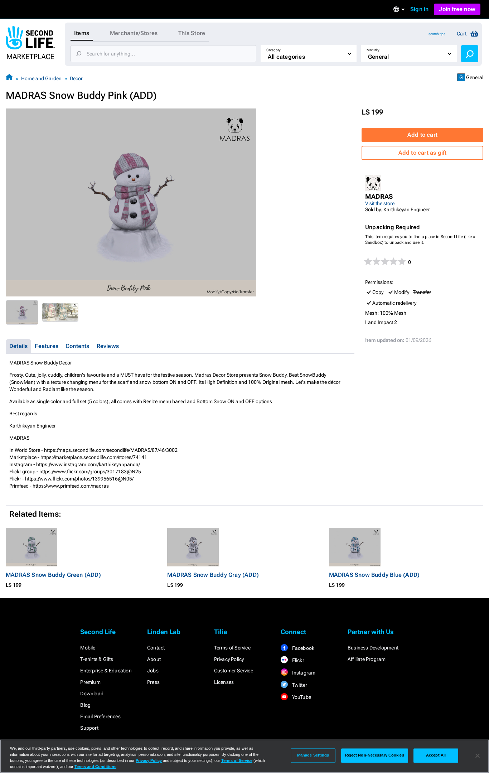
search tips (437, 34)
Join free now (457, 9)
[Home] (9, 78)
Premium (90, 682)
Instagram (303, 673)
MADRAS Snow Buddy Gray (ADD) (213, 574)
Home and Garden (41, 78)
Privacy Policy (229, 659)
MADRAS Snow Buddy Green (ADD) (53, 574)
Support (89, 728)
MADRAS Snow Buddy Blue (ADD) (374, 574)
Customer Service (233, 670)
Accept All (436, 755)
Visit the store (379, 203)
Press (153, 682)
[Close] (477, 755)
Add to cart (422, 134)
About (154, 659)
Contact (156, 648)
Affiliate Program (367, 659)
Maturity (373, 50)
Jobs (153, 670)
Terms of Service (232, 648)
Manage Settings (313, 755)
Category (273, 50)
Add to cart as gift (422, 152)
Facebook (302, 648)
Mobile (87, 648)
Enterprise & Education (105, 670)
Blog (85, 705)
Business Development (373, 648)
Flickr (297, 660)
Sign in (419, 9)
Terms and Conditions (95, 766)
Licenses (224, 682)
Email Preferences (100, 716)
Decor (76, 78)
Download (91, 693)
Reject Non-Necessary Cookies (374, 755)
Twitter (299, 685)
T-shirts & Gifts (96, 659)
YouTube (301, 697)
